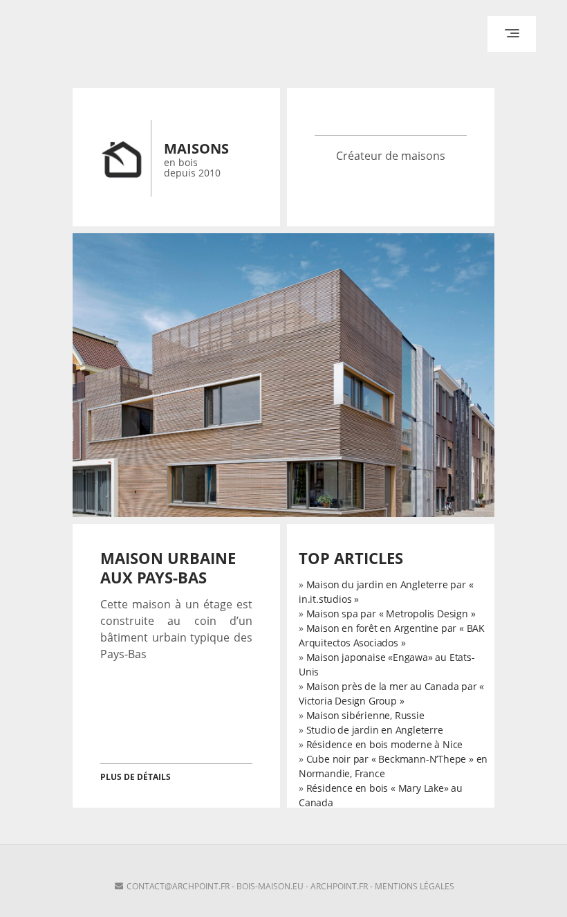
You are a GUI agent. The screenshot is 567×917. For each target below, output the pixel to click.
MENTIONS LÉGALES (414, 886)
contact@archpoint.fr (178, 886)
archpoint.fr (339, 886)
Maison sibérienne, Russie (365, 715)
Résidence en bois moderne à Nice (384, 744)
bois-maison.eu (270, 886)
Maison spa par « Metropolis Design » (391, 613)
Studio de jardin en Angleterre (374, 729)
